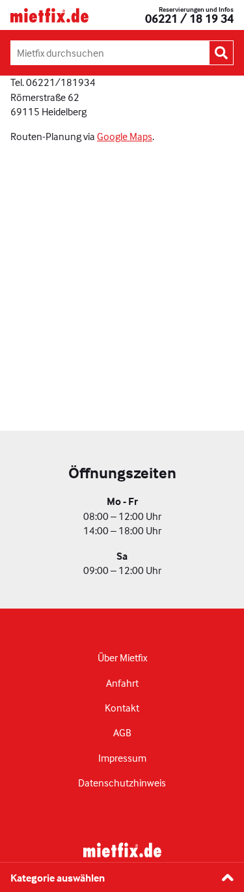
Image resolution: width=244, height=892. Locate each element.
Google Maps (124, 136)
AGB (122, 732)
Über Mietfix (122, 657)
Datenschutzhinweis (122, 782)
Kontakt (122, 707)
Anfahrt (122, 682)
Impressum (122, 757)
